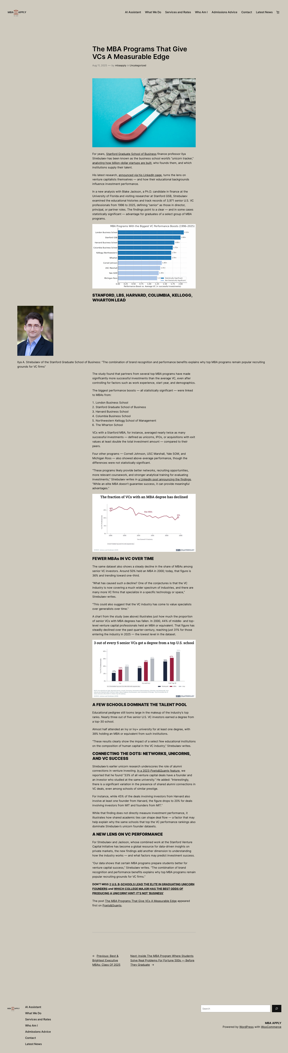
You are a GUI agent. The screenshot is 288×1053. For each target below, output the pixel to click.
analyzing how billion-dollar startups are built (122, 163)
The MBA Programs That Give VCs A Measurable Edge (141, 901)
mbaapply (120, 65)
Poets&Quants (112, 905)
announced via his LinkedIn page (140, 175)
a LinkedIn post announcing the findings (164, 479)
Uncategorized (138, 65)
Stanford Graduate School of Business (131, 154)
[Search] (276, 1008)
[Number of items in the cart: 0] (277, 12)
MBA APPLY (273, 1023)
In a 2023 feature (158, 770)
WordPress (246, 1027)
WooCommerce (271, 1027)
